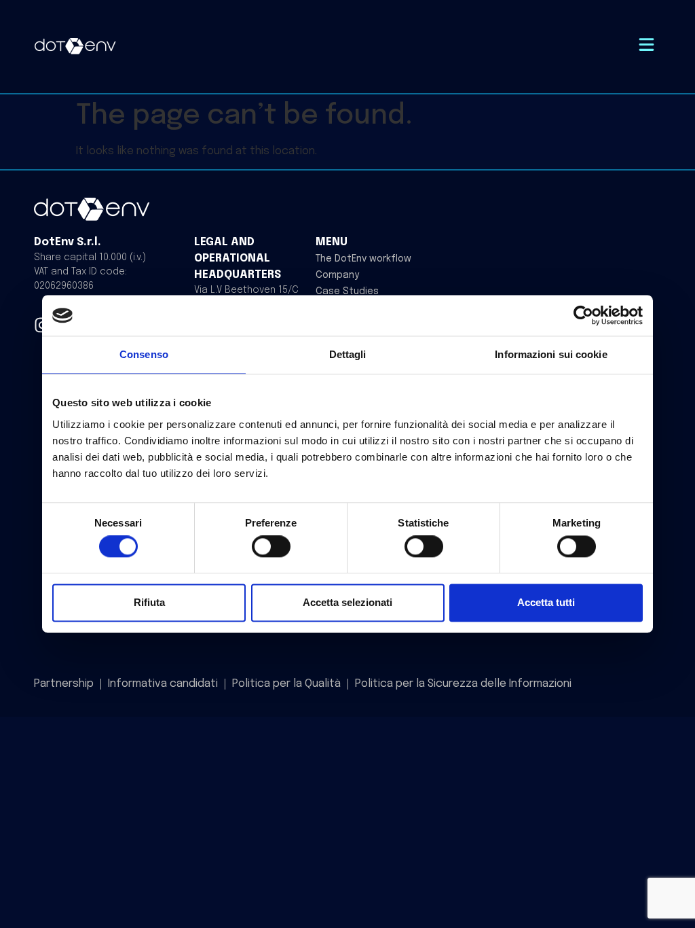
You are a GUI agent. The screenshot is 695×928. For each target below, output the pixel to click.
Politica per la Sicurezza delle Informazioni (463, 684)
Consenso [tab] (143, 354)
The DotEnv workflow (363, 259)
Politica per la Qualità (286, 684)
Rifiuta (149, 602)
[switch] (271, 547)
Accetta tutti (546, 602)
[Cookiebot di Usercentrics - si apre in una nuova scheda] (583, 315)
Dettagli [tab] (348, 354)
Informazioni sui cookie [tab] (551, 354)
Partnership (64, 684)
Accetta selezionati (347, 602)
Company (337, 275)
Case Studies (347, 291)
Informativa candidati (163, 684)
